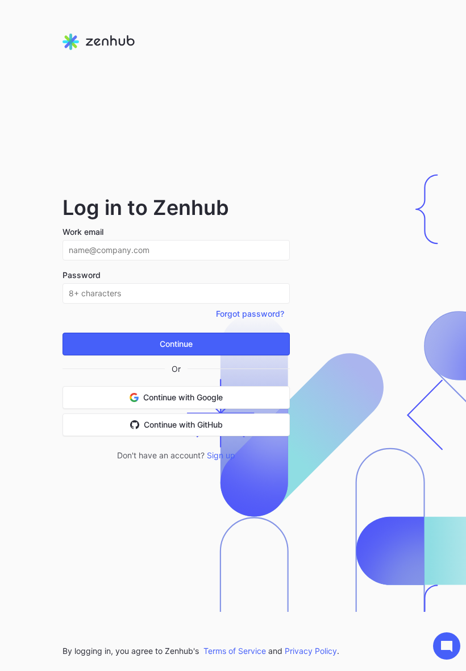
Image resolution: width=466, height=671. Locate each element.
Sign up (221, 455)
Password (82, 275)
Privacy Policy (311, 651)
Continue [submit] (176, 344)
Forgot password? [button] (250, 313)
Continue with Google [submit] (183, 397)
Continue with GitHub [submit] (183, 424)
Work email (83, 232)
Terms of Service (234, 651)
